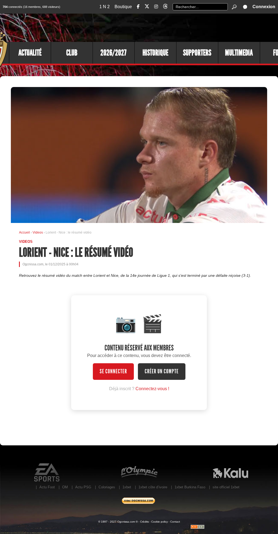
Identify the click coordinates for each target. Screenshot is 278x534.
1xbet (126, 487)
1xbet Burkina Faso (190, 487)
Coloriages (107, 487)
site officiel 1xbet (226, 487)
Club (71, 53)
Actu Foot (47, 487)
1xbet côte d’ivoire (152, 487)
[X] (146, 7)
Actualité (30, 53)
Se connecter (113, 371)
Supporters (197, 53)
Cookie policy (159, 521)
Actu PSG (83, 487)
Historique (155, 53)
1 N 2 (104, 6)
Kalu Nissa (230, 472)
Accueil (24, 232)
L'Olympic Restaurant (139, 472)
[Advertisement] (179, 27)
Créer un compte (162, 371)
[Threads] (165, 7)
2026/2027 (113, 53)
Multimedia (239, 53)
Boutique (123, 6)
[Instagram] (156, 6)
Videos (38, 232)
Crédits (144, 521)
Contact (175, 521)
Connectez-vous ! (152, 388)
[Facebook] (138, 6)
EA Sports (47, 472)
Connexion (263, 6)
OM (65, 487)
